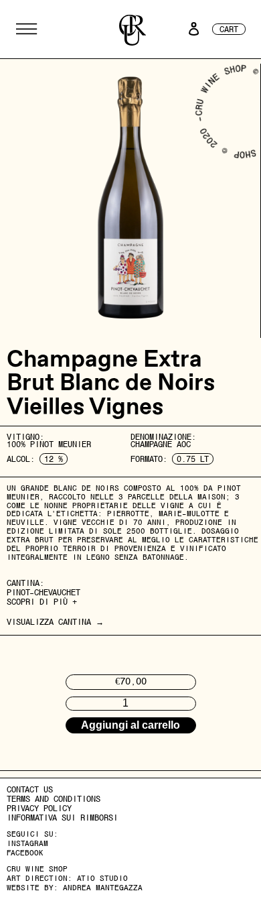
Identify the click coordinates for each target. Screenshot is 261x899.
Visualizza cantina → (55, 622)
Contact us (30, 789)
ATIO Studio (102, 878)
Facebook (25, 852)
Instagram (27, 843)
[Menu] (26, 28)
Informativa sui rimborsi (62, 818)
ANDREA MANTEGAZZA (103, 887)
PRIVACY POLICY (39, 808)
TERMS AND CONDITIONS (53, 799)
